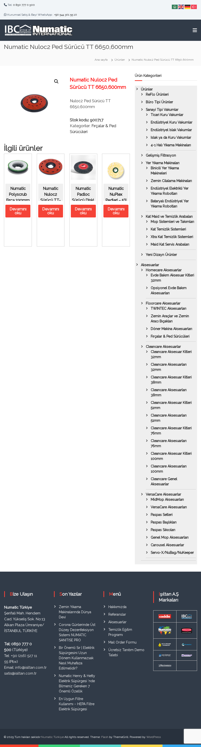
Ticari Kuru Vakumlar (167, 115)
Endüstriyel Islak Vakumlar (171, 130)
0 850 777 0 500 (24, 5)
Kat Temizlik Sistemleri (168, 229)
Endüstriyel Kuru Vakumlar (171, 122)
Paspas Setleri (162, 515)
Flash (104, 737)
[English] (181, 6)
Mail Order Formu (122, 642)
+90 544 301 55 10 (65, 14)
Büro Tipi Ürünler (159, 102)
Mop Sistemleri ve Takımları (172, 222)
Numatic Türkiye (52, 737)
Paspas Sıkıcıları (163, 530)
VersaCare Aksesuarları (169, 507)
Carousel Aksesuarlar (167, 545)
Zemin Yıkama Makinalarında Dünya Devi (75, 612)
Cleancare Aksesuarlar (163, 347)
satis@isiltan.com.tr (20, 673)
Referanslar (117, 614)
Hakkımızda (117, 607)
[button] (56, 81)
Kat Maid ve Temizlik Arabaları (169, 216)
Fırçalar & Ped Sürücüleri (170, 336)
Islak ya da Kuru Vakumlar (171, 137)
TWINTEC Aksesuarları (168, 308)
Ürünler (147, 89)
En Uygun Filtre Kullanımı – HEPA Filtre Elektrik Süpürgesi (76, 704)
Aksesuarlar (150, 265)
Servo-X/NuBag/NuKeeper (172, 553)
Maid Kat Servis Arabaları (170, 244)
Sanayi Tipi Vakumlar (162, 110)
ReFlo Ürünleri (157, 94)
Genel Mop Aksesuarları (169, 537)
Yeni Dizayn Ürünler (161, 255)
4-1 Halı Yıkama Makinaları (171, 145)
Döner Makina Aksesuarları (171, 329)
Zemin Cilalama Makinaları (171, 181)
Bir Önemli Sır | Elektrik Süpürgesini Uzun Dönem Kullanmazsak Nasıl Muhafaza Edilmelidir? (76, 658)
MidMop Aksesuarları (167, 499)
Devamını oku (18, 211)
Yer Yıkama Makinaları (162, 163)
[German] (188, 6)
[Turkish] (194, 6)
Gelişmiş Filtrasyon (161, 155)
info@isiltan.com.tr (31, 667)
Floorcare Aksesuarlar (163, 303)
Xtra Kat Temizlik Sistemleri (172, 237)
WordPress (153, 737)
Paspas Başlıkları (163, 522)
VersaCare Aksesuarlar (163, 494)
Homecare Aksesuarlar (164, 270)
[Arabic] (175, 6)
